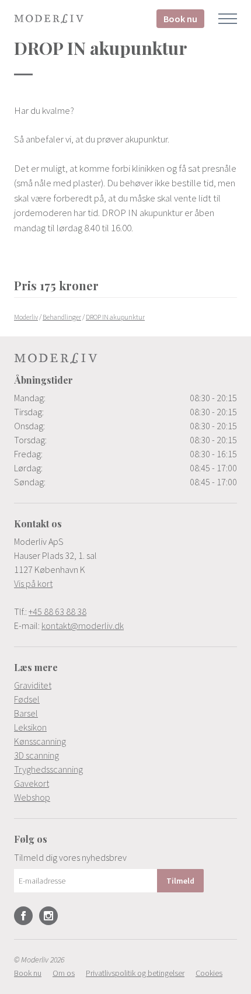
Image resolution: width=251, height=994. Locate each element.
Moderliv (49, 18)
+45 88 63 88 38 (57, 611)
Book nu (180, 19)
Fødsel (27, 699)
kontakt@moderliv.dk (82, 625)
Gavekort (31, 783)
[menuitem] (125, 685)
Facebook (23, 915)
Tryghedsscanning (48, 769)
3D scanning (36, 755)
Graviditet (32, 685)
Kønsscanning (40, 741)
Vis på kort (33, 583)
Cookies (209, 973)
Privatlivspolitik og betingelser (135, 973)
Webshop (32, 797)
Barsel (26, 713)
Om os (64, 973)
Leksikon (30, 727)
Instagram (48, 915)
